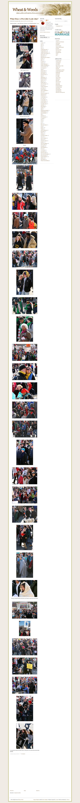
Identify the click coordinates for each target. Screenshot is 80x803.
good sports (42, 87)
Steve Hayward (58, 51)
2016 (41, 48)
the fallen (42, 142)
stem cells (42, 136)
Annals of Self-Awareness (45, 53)
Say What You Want (44, 135)
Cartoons (42, 62)
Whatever (42, 157)
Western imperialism (44, 156)
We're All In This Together (29, 21)
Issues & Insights (58, 45)
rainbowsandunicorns (44, 130)
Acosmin (56, 799)
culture (42, 69)
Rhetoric (42, 132)
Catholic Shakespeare (44, 64)
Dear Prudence (43, 73)
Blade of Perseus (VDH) (59, 65)
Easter (42, 75)
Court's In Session (43, 66)
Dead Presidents (43, 71)
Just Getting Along (44, 103)
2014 (41, 46)
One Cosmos (58, 83)
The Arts (42, 139)
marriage (42, 107)
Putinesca (42, 128)
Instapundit (57, 44)
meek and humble (43, 112)
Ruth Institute (58, 84)
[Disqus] (24, 773)
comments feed (66, 3)
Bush (41, 60)
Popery (42, 127)
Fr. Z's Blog (57, 76)
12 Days (42, 42)
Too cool (42, 148)
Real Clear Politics (58, 49)
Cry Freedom (43, 67)
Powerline (57, 48)
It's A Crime (43, 98)
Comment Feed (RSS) (17, 792)
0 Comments (23, 753)
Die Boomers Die (43, 74)
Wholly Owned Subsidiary (45, 160)
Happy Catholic (58, 77)
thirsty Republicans (44, 147)
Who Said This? (43, 159)
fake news (42, 81)
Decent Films (58, 73)
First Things (58, 75)
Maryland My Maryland (44, 110)
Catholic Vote (58, 67)
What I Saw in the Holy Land (60, 92)
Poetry (42, 126)
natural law (42, 115)
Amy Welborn (58, 63)
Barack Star (42, 56)
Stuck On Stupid (43, 138)
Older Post (37, 790)
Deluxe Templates (45, 799)
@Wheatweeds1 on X (59, 26)
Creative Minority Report (59, 71)
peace (42, 123)
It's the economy (43, 102)
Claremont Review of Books (60, 69)
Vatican (57, 53)
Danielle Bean (58, 72)
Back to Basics (43, 54)
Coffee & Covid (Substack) (60, 41)
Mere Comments (58, 81)
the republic (42, 146)
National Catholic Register (60, 47)
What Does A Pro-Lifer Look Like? (24, 18)
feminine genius (43, 82)
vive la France (43, 150)
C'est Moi (42, 61)
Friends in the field (43, 86)
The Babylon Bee (58, 52)
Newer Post (12, 790)
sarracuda (42, 134)
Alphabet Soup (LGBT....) (45, 52)
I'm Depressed (43, 95)
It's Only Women (43, 101)
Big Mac (42, 58)
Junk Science (58, 79)
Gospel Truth (43, 89)
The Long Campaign (44, 143)
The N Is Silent (43, 144)
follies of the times (43, 83)
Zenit (56, 55)
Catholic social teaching (44, 65)
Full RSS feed (57, 3)
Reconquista (43, 131)
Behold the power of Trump (45, 57)
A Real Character (43, 50)
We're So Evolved (43, 155)
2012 (41, 45)
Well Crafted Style (58, 90)
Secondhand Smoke (59, 87)
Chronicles (57, 68)
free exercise (43, 85)
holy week (42, 91)
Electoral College (43, 78)
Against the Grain (58, 60)
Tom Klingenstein (58, 89)
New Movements (43, 116)
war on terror (43, 151)
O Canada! (42, 118)
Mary (42, 108)
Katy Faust (57, 80)
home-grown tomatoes (44, 93)
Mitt (41, 114)
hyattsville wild (43, 94)
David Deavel (58, 43)
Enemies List (43, 79)
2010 (41, 44)
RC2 (48, 20)
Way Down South (43, 152)
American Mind (58, 61)
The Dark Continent (44, 140)
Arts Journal (58, 64)
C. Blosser (67, 799)
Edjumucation (43, 77)
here (38, 23)
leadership (42, 105)
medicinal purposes (44, 111)
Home (25, 790)
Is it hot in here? (43, 97)
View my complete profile (45, 32)
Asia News (57, 40)
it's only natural (43, 99)
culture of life (23, 21)
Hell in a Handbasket (44, 90)
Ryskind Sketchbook (59, 85)
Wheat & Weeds (20, 799)
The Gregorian (58, 88)
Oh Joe (42, 119)
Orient (42, 120)
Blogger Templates (36, 799)
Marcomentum (43, 106)
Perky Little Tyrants (44, 124)
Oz (41, 122)
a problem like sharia (44, 49)
